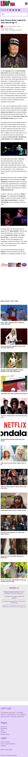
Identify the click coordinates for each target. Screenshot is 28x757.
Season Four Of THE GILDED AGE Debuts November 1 (12, 556)
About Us (4, 726)
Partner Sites (5, 734)
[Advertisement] (14, 283)
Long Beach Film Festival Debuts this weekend (14, 393)
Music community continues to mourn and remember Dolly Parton (13, 347)
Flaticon (3, 746)
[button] (26, 3)
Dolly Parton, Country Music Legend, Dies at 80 (13, 463)
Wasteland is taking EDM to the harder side (14, 606)
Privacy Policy (5, 742)
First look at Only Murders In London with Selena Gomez (12, 533)
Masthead (4, 728)
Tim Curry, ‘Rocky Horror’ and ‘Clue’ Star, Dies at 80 (14, 416)
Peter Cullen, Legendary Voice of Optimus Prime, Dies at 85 (12, 323)
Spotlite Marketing (12, 755)
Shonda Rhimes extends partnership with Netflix (13, 440)
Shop (2, 730)
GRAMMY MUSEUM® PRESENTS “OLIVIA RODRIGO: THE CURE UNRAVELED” (12, 370)
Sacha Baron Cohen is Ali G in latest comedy (13, 510)
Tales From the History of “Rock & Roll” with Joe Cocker (13, 487)
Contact (3, 732)
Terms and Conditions (8, 744)
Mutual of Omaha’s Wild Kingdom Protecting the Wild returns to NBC (13, 580)
